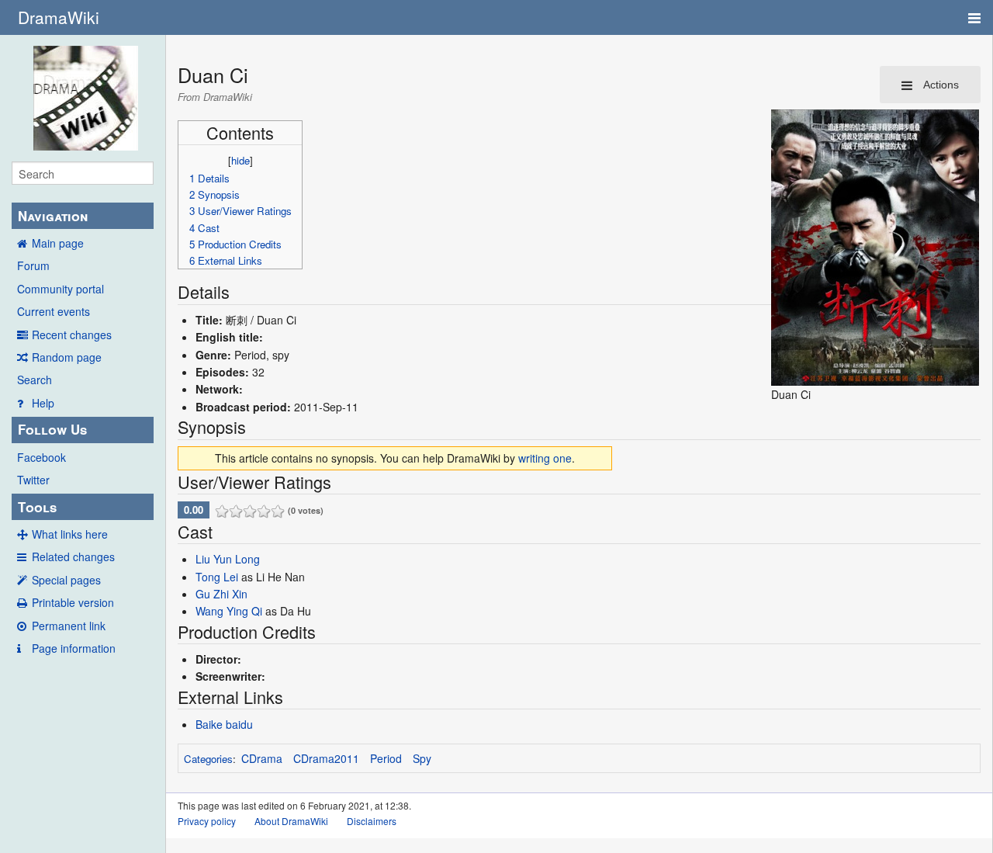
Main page (58, 243)
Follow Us (52, 429)
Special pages (66, 580)
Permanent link (69, 625)
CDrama (261, 758)
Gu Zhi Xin (221, 594)
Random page (67, 357)
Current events (53, 311)
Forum (33, 265)
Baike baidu (224, 724)
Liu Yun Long (227, 559)
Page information (74, 648)
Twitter (33, 479)
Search (34, 379)
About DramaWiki (291, 820)
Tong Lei (216, 576)
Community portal (60, 288)
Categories (208, 758)
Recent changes (72, 334)
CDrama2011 (326, 758)
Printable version (73, 602)
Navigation (53, 215)
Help (43, 403)
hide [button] (240, 160)
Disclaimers (371, 820)
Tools (37, 507)
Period (386, 758)
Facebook (41, 457)
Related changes (73, 556)
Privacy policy (207, 820)
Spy (422, 758)
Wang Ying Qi (228, 611)
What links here (70, 534)
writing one (545, 458)
